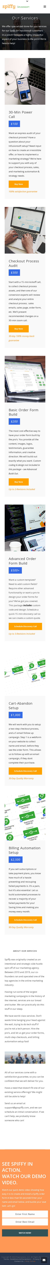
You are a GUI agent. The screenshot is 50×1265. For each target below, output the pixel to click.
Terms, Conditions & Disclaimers (17, 1259)
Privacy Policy (39, 1259)
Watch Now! (25, 1233)
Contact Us (18, 1261)
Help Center (30, 1261)
